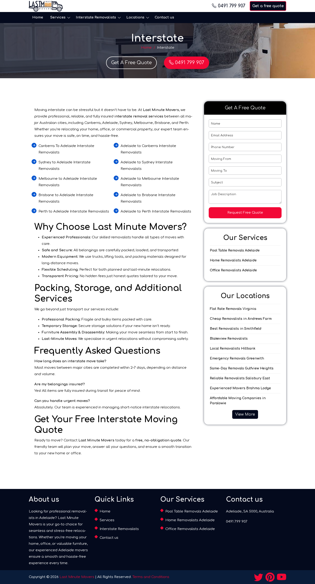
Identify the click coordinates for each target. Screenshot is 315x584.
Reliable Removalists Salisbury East (240, 378)
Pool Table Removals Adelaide (235, 250)
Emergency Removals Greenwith (237, 358)
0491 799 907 (231, 5)
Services (57, 17)
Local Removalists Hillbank (232, 348)
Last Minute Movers (76, 577)
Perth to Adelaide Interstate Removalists (74, 211)
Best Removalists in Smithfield (235, 328)
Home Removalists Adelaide (233, 260)
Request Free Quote (245, 213)
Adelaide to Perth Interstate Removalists (156, 211)
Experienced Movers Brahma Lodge (240, 388)
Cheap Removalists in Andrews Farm (241, 318)
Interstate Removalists (96, 17)
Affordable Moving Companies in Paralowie (238, 400)
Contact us (164, 17)
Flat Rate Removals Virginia (233, 309)
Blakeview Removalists (229, 338)
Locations (135, 17)
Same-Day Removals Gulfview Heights (241, 368)
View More (245, 414)
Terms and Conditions (150, 577)
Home (37, 17)
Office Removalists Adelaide (233, 270)
